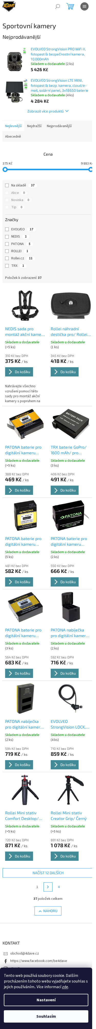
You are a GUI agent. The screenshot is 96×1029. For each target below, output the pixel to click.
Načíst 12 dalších (48, 873)
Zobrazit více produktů (45, 111)
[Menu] (84, 6)
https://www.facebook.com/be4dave (38, 961)
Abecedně (13, 136)
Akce (18, 192)
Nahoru (50, 911)
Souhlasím (46, 1016)
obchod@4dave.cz (24, 953)
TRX (17, 265)
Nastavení (46, 1000)
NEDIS (19, 236)
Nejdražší (34, 126)
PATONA (20, 244)
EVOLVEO (22, 229)
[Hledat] (57, 6)
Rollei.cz (22, 258)
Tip (16, 207)
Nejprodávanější (59, 126)
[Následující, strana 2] (48, 887)
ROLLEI (19, 251)
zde (65, 987)
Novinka (20, 200)
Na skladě (23, 185)
